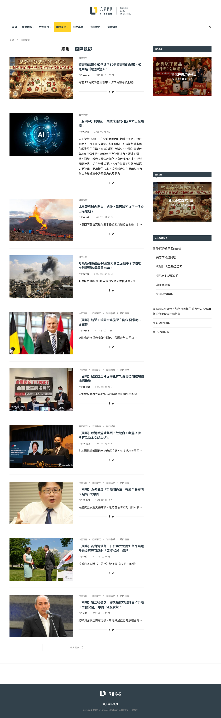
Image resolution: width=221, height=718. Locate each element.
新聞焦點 (27, 27)
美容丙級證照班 (166, 257)
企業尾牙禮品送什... (182, 74)
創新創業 (112, 27)
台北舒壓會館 (170, 275)
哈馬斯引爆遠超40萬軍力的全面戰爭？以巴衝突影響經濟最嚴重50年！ (110, 265)
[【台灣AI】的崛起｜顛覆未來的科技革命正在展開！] (41, 134)
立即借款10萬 (161, 323)
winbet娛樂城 (165, 294)
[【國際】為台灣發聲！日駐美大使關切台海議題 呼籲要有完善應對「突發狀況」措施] (41, 559)
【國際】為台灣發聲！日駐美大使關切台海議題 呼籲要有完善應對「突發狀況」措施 (111, 548)
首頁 (14, 27)
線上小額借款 (161, 332)
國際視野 (61, 27)
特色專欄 (78, 27)
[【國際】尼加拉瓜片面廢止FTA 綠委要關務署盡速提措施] (41, 389)
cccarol (86, 75)
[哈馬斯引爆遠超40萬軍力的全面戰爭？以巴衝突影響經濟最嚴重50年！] (41, 276)
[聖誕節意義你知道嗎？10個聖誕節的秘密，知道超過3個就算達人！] (41, 78)
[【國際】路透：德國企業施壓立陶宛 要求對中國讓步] (41, 333)
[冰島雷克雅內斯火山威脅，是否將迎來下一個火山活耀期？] (41, 220)
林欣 (85, 556)
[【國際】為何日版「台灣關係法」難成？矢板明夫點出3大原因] (41, 503)
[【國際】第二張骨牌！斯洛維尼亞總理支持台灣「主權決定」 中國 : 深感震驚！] (41, 616)
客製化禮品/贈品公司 (169, 266)
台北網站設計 (110, 704)
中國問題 (83, 313)
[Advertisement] (182, 134)
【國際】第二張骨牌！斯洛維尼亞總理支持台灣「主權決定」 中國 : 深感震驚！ (111, 604)
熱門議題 (124, 313)
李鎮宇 (86, 330)
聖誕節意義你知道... (182, 200)
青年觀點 (95, 27)
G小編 (86, 131)
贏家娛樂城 (163, 285)
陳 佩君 (86, 386)
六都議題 (44, 27)
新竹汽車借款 (161, 314)
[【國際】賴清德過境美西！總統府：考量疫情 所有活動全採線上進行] (41, 446)
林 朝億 (86, 443)
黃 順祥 (86, 500)
